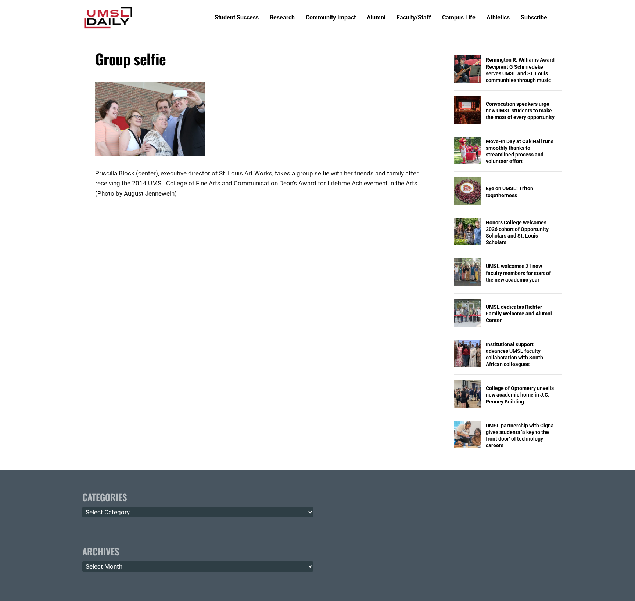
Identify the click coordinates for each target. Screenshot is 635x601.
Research (282, 18)
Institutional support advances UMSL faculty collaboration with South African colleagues (514, 354)
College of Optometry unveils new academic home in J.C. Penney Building (520, 394)
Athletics (498, 18)
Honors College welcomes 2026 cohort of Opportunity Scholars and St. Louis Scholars (517, 233)
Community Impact (331, 18)
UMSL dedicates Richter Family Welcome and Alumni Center (519, 313)
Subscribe (534, 18)
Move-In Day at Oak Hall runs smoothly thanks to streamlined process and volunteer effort (519, 151)
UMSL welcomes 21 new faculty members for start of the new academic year (518, 272)
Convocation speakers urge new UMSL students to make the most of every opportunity (520, 110)
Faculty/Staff (414, 18)
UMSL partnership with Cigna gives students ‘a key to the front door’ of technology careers (520, 436)
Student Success (237, 18)
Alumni (376, 18)
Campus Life (459, 18)
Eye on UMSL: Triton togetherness (509, 191)
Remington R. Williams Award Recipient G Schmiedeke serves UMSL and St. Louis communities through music (520, 70)
